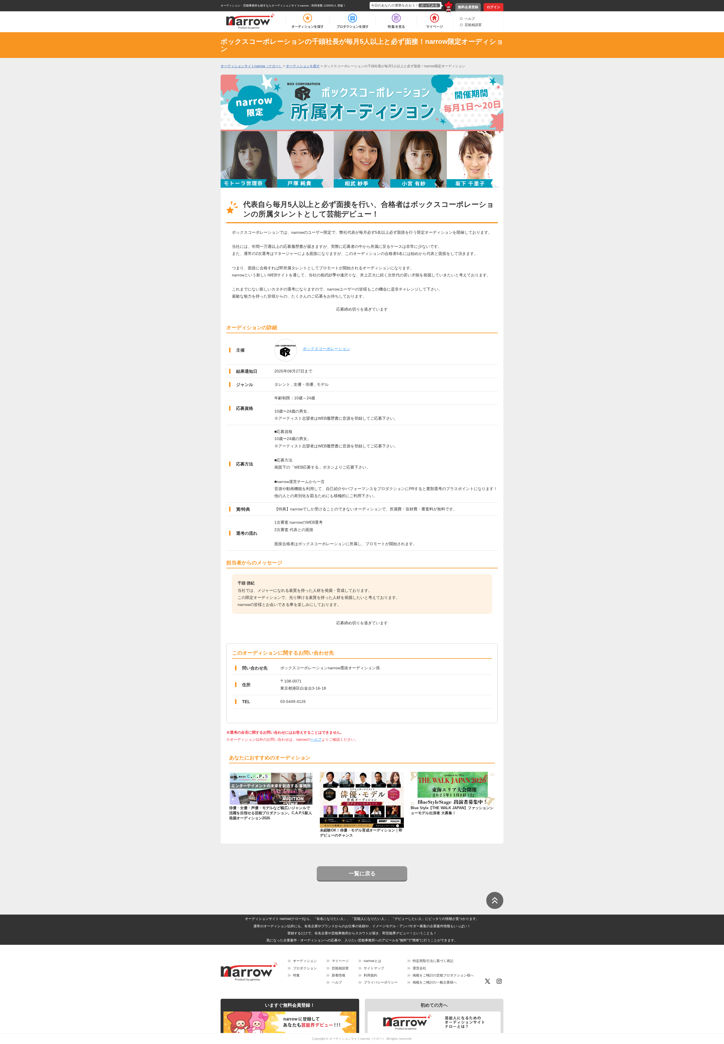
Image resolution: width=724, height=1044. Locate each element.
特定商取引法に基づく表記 (433, 961)
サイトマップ (374, 968)
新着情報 (338, 975)
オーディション (305, 961)
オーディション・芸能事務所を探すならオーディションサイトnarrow (265, 5)
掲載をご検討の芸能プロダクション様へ (443, 975)
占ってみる (429, 5)
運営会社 (419, 968)
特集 (296, 975)
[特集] (396, 21)
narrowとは (372, 961)
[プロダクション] (352, 21)
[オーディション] (307, 21)
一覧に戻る (362, 873)
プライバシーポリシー (381, 982)
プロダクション (305, 968)
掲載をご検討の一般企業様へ (435, 982)
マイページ (340, 961)
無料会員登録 (468, 7)
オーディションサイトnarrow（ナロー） (357, 1038)
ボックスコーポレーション (326, 348)
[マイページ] (434, 21)
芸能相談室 (473, 25)
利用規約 (370, 975)
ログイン (493, 7)
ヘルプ (470, 19)
